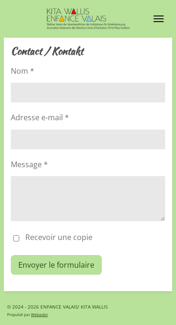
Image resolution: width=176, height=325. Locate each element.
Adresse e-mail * (40, 117)
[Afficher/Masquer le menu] (158, 19)
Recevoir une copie (58, 237)
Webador (39, 314)
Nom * (22, 71)
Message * (29, 164)
